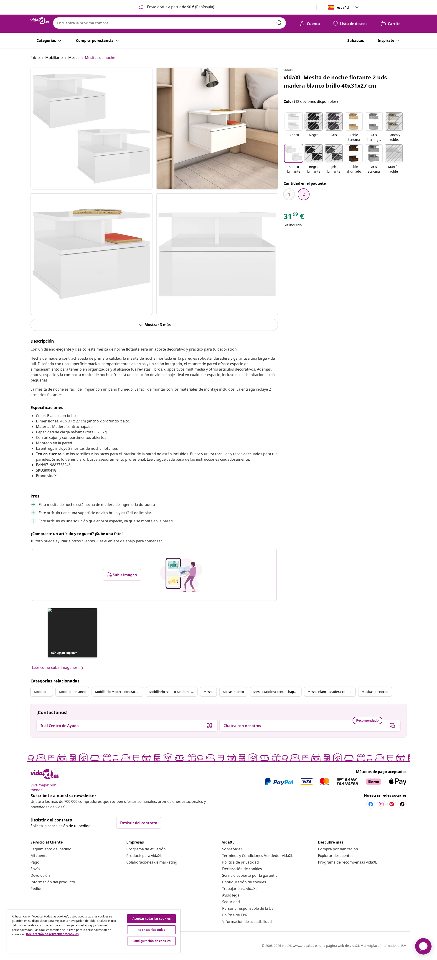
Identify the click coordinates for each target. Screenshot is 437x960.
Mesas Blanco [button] (233, 692)
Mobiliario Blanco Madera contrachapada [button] (173, 692)
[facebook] (370, 804)
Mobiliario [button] (41, 692)
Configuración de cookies (244, 881)
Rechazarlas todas (151, 930)
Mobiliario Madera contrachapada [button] (119, 692)
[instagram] (381, 804)
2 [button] (304, 194)
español (343, 7)
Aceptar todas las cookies (151, 919)
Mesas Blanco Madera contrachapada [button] (331, 692)
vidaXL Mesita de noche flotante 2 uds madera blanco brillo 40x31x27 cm (335, 81)
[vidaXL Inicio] (39, 20)
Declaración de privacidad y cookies (52, 934)
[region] (93, 931)
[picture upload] (181, 575)
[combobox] (169, 23)
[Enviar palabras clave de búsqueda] (279, 22)
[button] (176, 7)
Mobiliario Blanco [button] (72, 692)
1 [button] (289, 194)
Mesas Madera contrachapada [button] (276, 692)
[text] (294, 217)
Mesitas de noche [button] (375, 692)
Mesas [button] (208, 692)
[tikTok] (402, 804)
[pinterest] (391, 804)
